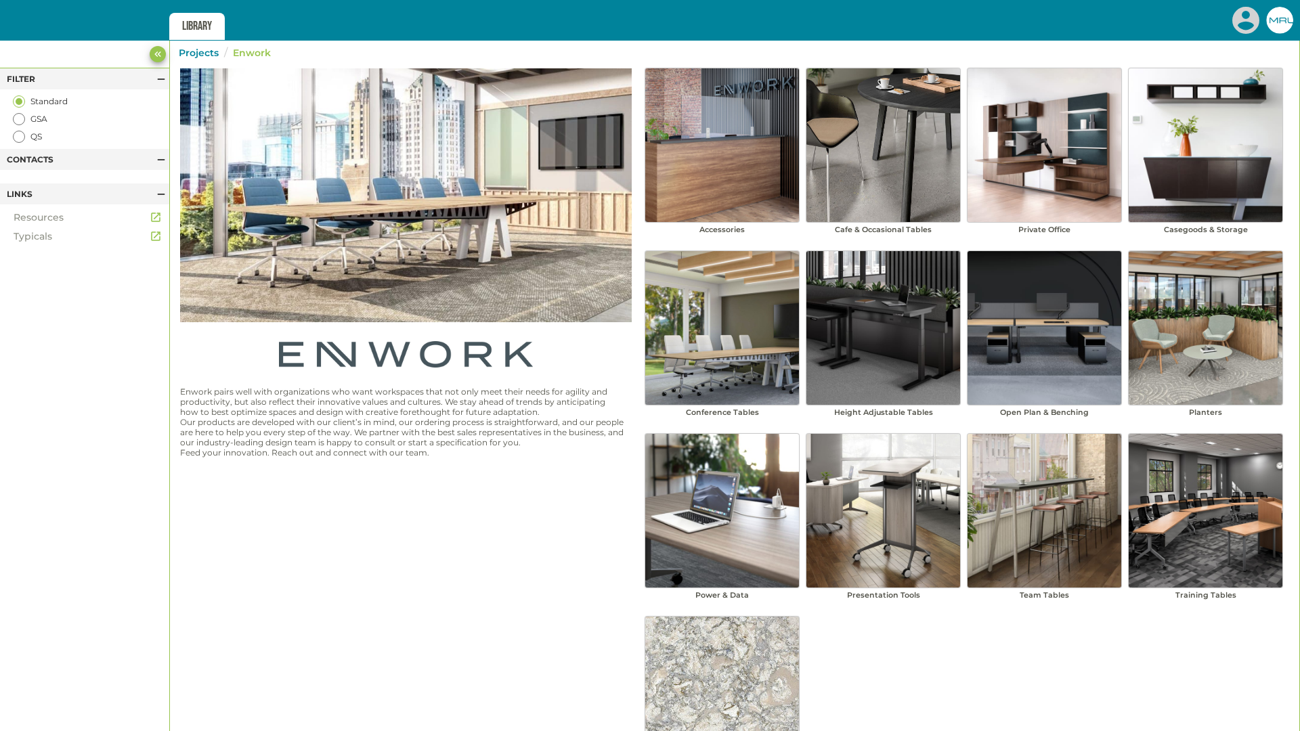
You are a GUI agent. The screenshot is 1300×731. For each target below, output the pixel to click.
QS (36, 136)
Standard (49, 101)
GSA (38, 119)
